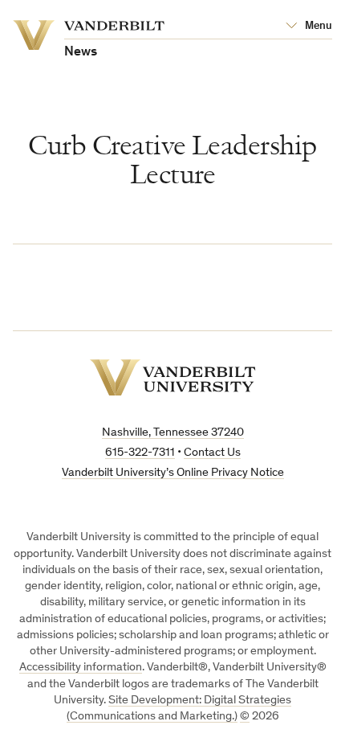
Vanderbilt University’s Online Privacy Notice (173, 473)
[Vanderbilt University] (173, 377)
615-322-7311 (140, 453)
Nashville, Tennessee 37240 (173, 433)
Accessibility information (80, 668)
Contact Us (212, 453)
